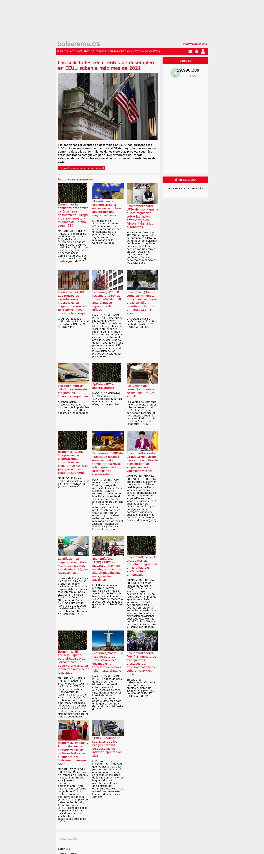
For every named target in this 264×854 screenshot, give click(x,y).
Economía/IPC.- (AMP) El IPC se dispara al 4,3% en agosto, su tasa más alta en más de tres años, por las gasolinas (107, 569)
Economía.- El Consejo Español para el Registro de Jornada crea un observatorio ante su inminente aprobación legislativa (73, 662)
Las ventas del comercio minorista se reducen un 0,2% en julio (141, 391)
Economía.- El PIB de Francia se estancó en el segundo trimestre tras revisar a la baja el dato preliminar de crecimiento (107, 463)
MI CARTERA (153, 51)
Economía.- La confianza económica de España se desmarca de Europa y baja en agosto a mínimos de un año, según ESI (73, 215)
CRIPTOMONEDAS (119, 51)
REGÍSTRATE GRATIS (195, 44)
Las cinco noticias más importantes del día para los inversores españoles (73, 391)
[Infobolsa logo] (78, 44)
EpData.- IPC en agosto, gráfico (103, 385)
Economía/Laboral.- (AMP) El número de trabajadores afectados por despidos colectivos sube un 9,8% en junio (141, 663)
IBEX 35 (89, 51)
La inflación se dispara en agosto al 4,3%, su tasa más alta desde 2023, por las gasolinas (73, 565)
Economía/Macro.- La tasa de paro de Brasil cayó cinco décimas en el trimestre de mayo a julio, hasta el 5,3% (107, 661)
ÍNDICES (62, 51)
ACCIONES (75, 51)
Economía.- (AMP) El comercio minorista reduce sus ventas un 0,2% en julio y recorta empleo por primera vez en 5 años (142, 302)
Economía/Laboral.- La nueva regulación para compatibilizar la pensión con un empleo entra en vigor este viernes (142, 461)
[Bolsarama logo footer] (67, 839)
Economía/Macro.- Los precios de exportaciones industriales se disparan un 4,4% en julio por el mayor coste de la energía (73, 462)
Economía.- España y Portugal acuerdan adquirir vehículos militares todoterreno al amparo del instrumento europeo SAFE (73, 753)
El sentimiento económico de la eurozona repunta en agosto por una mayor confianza (107, 208)
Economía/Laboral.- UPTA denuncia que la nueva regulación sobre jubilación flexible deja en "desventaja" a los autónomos (142, 216)
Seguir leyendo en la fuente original (81, 168)
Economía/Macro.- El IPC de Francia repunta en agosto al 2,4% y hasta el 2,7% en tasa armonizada (142, 565)
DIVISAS (100, 51)
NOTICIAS (137, 51)
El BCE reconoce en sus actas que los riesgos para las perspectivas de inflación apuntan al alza (106, 746)
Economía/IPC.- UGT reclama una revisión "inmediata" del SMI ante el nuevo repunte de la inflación (107, 300)
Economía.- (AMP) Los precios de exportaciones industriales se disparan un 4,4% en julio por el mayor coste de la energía (73, 302)
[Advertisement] (132, 21)
